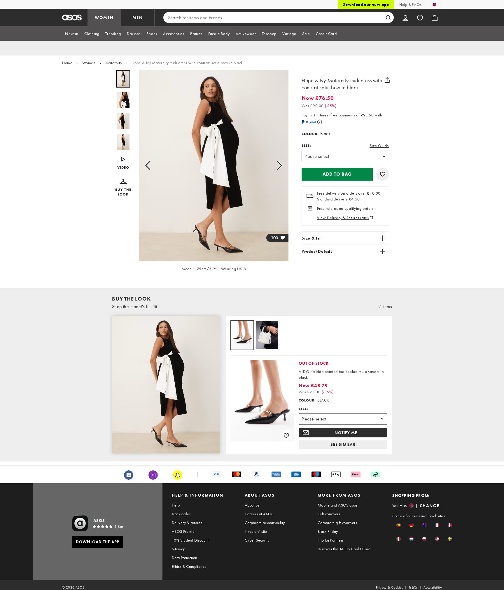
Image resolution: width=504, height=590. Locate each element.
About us (252, 505)
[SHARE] (387, 80)
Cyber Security (257, 540)
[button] (123, 163)
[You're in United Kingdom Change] (434, 4)
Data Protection (184, 557)
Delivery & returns (187, 522)
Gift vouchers (329, 513)
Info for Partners (331, 540)
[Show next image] (277, 165)
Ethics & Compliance (189, 566)
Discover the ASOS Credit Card (344, 548)
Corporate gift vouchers (337, 522)
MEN (137, 17)
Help (176, 505)
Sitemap (179, 548)
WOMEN (104, 17)
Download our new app (365, 4)
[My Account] (405, 17)
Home (67, 62)
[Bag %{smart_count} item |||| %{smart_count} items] (434, 17)
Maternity (113, 62)
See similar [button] (343, 444)
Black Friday (328, 531)
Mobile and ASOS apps (338, 505)
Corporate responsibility (265, 522)
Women (89, 62)
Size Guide (379, 145)
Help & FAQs (410, 4)
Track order (181, 513)
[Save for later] (382, 174)
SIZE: (306, 145)
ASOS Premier (184, 531)
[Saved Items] (420, 17)
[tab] (71, 33)
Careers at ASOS (259, 513)
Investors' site (256, 531)
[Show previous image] (149, 165)
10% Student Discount (190, 540)
